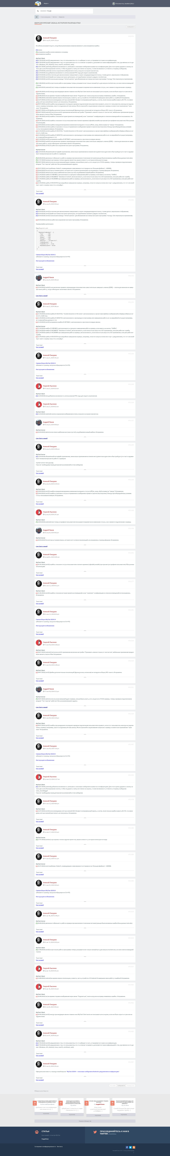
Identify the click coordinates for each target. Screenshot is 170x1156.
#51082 (131, 200)
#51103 (131, 276)
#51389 (131, 854)
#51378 (131, 799)
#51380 (131, 828)
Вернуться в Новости (42, 1091)
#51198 (131, 528)
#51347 (131, 744)
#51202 (131, 553)
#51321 (131, 687)
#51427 (131, 966)
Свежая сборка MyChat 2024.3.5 (46, 754)
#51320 (131, 661)
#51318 (131, 640)
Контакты (60, 1146)
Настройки (113, 1085)
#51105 (131, 302)
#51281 (131, 610)
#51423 (131, 938)
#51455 (131, 985)
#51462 (131, 1003)
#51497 (131, 1062)
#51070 (131, 36)
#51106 (131, 353)
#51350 (131, 775)
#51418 (131, 911)
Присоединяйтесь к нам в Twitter (114, 1132)
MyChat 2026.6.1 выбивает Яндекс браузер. (98, 1101)
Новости (61, 17)
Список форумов (45, 17)
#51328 (131, 714)
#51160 (131, 445)
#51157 (131, 420)
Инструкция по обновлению (45, 261)
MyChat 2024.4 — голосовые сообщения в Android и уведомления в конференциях (93, 1072)
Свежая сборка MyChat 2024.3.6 (46, 890)
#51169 (131, 510)
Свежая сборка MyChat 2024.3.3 (46, 363)
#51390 (131, 881)
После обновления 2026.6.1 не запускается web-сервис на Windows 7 (124, 1102)
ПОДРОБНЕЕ (46, 1113)
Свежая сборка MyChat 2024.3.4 (46, 619)
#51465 (131, 1031)
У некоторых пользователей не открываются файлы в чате (47, 1101)
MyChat (55, 17)
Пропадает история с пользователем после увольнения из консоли (72, 1102)
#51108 (131, 384)
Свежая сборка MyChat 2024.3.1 (46, 255)
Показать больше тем (85, 1121)
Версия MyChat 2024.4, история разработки (57, 23)
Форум (46, 3)
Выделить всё (43, 228)
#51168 (131, 479)
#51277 (131, 581)
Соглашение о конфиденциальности (45, 1146)
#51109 (131, 402)
